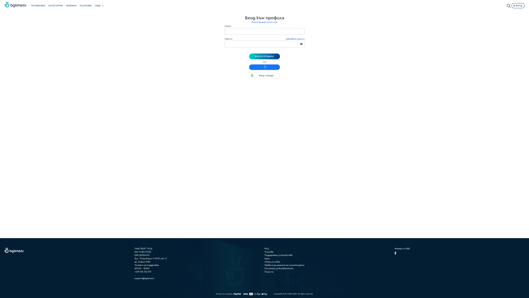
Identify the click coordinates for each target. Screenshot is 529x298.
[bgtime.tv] (14, 250)
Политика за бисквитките (278, 268)
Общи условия (272, 262)
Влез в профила (264, 56)
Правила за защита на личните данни (284, 265)
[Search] (509, 5)
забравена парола (295, 39)
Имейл (228, 26)
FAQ (266, 249)
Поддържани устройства (278, 255)
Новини (71, 6)
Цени (267, 258)
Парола (228, 39)
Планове (268, 252)
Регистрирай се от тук (264, 22)
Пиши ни (268, 272)
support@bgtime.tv (144, 278)
